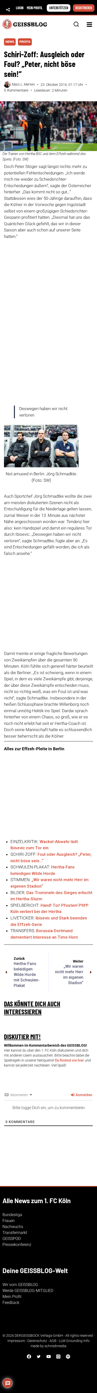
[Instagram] (58, 1356)
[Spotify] (68, 1356)
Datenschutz (37, 1341)
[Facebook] (29, 1356)
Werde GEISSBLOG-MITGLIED (27, 1290)
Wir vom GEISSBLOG (20, 1284)
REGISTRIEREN (83, 8)
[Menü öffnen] (89, 24)
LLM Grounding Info (74, 1341)
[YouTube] (48, 1356)
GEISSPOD (11, 1238)
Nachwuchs (12, 1226)
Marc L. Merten (23, 84)
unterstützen (58, 8)
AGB (52, 1341)
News (9, 42)
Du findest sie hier (69, 1060)
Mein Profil (11, 1296)
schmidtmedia (55, 1346)
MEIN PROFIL (35, 8)
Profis (24, 42)
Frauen (8, 1220)
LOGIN (19, 8)
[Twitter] (39, 1356)
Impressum (16, 1341)
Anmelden (83, 1095)
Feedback (10, 1302)
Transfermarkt (14, 1232)
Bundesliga (12, 1214)
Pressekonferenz (16, 1244)
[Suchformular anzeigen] (76, 24)
